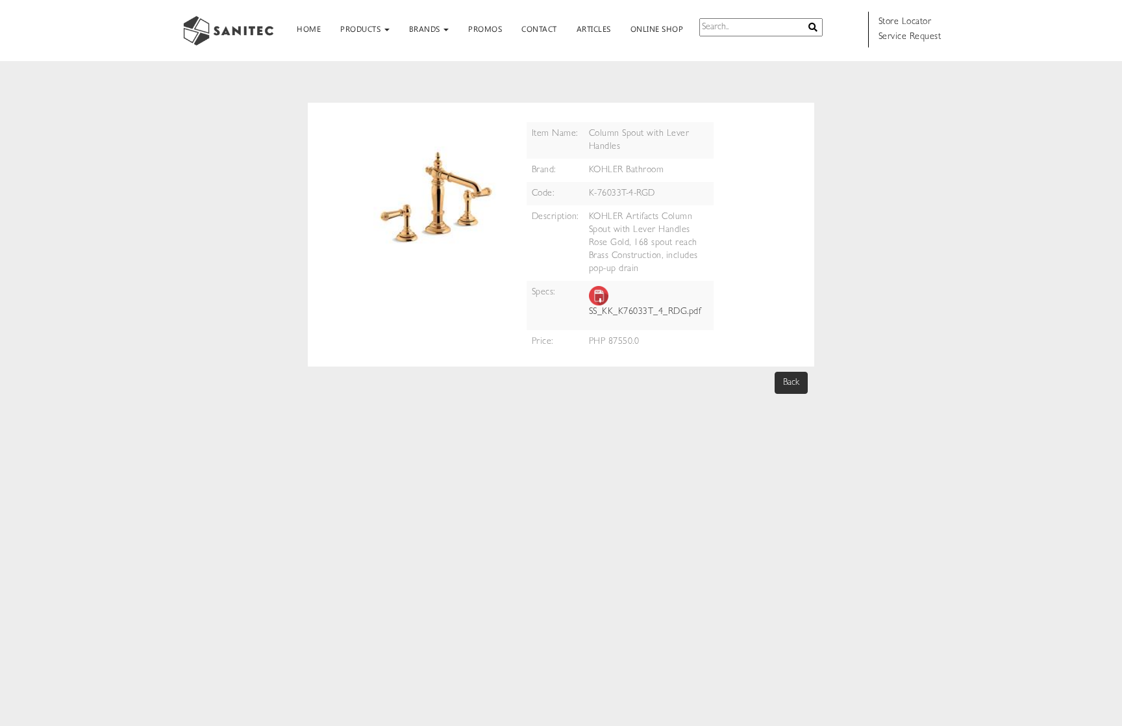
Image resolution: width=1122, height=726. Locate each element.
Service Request (910, 37)
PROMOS (485, 28)
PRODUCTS (361, 28)
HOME (309, 28)
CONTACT (539, 28)
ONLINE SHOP (657, 28)
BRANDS (426, 28)
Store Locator (905, 22)
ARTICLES (594, 28)
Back (791, 382)
